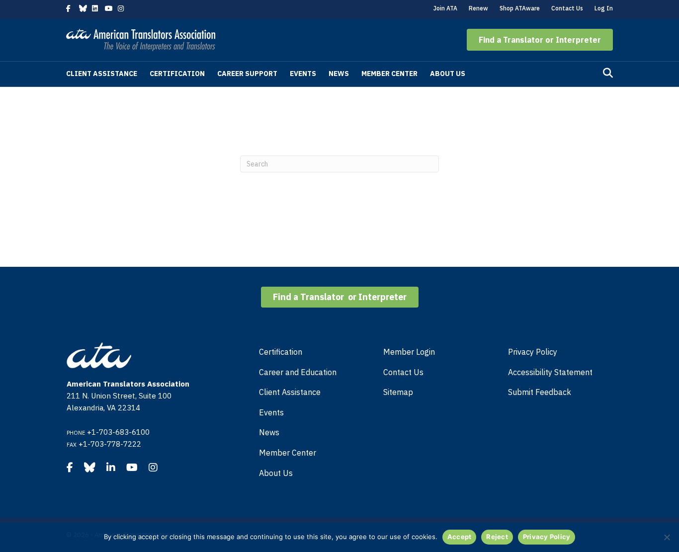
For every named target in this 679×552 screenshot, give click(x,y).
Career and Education (298, 372)
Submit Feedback (539, 392)
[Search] (608, 73)
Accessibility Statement (550, 372)
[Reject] (667, 537)
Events (303, 73)
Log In (603, 8)
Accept (459, 537)
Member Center (389, 73)
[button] (540, 40)
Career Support (247, 73)
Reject (497, 537)
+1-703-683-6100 (118, 432)
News (339, 73)
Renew (478, 8)
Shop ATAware (520, 8)
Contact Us (567, 8)
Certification (177, 73)
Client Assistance (101, 73)
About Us (447, 73)
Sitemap (398, 392)
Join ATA (445, 8)
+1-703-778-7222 (110, 444)
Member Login (409, 352)
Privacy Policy (532, 352)
